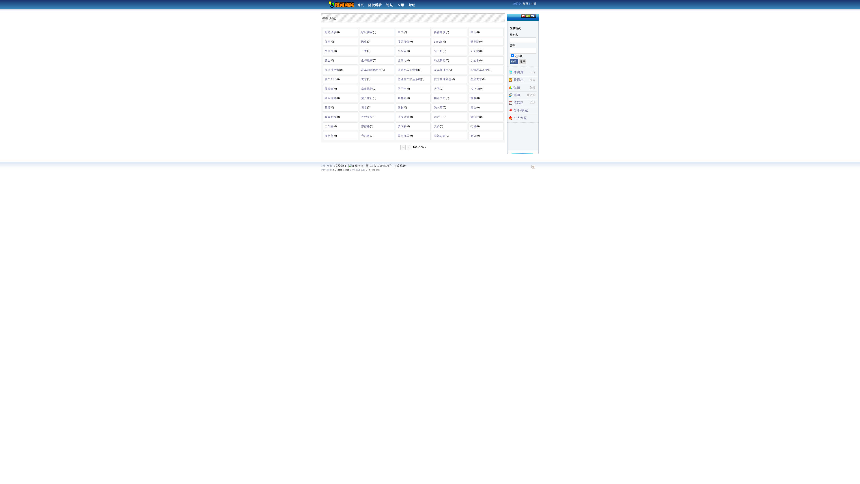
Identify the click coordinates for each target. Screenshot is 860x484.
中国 (401, 32)
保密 (328, 41)
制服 (473, 98)
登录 (526, 3)
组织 (532, 102)
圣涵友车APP (479, 69)
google (438, 41)
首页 (360, 5)
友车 (364, 79)
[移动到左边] (523, 15)
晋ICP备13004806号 (379, 165)
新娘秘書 (330, 98)
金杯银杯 (367, 60)
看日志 (519, 80)
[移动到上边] (528, 15)
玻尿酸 (402, 126)
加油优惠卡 (332, 69)
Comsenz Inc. (373, 170)
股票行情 (403, 41)
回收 (401, 107)
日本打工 (403, 135)
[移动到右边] (533, 15)
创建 (532, 87)
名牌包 (402, 98)
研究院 (475, 41)
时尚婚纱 (330, 32)
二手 (364, 51)
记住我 (518, 56)
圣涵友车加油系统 (409, 79)
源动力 (402, 60)
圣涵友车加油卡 (408, 69)
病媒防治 (367, 88)
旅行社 (475, 117)
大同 (437, 88)
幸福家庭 (440, 135)
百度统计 (400, 165)
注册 (533, 3)
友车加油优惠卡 (371, 69)
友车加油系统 (443, 79)
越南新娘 (330, 117)
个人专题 (520, 118)
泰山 (473, 107)
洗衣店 (438, 107)
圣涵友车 (476, 79)
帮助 (412, 5)
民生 (364, 41)
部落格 (365, 126)
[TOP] (533, 169)
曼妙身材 (367, 117)
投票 (517, 87)
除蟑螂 (329, 88)
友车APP (330, 79)
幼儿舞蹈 (440, 60)
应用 (401, 5)
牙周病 (475, 51)
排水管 (402, 51)
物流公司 (440, 98)
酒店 (473, 135)
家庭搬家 (367, 32)
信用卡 (402, 88)
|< (403, 147)
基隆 (328, 107)
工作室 (329, 126)
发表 (532, 79)
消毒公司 (403, 117)
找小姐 (475, 88)
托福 (473, 126)
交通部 (329, 51)
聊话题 (531, 95)
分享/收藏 (521, 110)
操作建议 (440, 32)
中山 (473, 32)
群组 (517, 95)
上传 (532, 72)
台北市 (365, 135)
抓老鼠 (329, 135)
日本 (364, 107)
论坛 (389, 5)
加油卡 (475, 60)
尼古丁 (438, 117)
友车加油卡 (441, 69)
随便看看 (375, 5)
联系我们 (340, 165)
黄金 (328, 60)
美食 (437, 126)
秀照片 (519, 72)
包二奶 (438, 51)
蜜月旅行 (367, 98)
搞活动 (519, 102)
